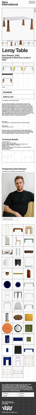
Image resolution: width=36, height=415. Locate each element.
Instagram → (6, 393)
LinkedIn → (5, 395)
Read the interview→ (8, 219)
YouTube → (22, 395)
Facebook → (22, 393)
